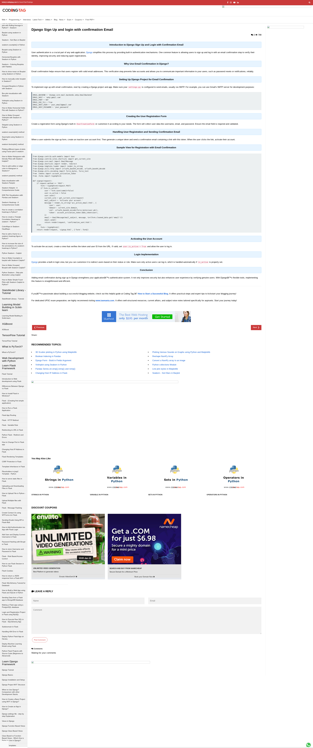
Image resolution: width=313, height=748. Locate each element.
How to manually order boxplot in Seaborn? (14, 80)
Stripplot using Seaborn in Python (12, 126)
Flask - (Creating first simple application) (13, 402)
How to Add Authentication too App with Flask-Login (13, 528)
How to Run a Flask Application (9, 409)
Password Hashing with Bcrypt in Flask (13, 543)
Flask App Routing (9, 415)
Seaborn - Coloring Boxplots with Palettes (13, 65)
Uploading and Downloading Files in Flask (13, 487)
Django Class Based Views (12, 731)
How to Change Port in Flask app (13, 443)
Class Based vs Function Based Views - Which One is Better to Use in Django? (13, 738)
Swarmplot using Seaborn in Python (13, 138)
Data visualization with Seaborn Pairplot (10, 182)
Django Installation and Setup (13, 680)
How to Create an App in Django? (11, 708)
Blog (55, 20)
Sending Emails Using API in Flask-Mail (13, 521)
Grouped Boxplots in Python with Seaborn (13, 87)
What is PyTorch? (9, 352)
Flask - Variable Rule (10, 425)
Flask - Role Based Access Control (12, 557)
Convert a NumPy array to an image (168, 360)
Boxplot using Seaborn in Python (11, 51)
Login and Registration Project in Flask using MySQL (13, 613)
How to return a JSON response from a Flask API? (12, 577)
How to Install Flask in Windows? (10, 395)
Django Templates (9, 745)
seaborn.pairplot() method (12, 176)
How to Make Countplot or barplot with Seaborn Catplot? (13, 259)
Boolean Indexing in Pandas (48, 356)
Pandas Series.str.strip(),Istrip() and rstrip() (55, 369)
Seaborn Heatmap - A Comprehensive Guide (10, 203)
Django (89, 52)
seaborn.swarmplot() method (13, 132)
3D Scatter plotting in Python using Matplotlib (56, 352)
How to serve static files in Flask (12, 480)
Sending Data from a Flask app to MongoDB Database (12, 599)
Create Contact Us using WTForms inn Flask (11, 514)
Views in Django (8, 721)
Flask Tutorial (7, 374)
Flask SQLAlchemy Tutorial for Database (13, 584)
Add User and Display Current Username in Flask (13, 536)
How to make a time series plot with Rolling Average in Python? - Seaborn (12, 25)
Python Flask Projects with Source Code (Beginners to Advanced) (12, 653)
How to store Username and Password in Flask (13, 550)
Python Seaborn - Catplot (12, 253)
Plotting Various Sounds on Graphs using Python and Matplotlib (181, 352)
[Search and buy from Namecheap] (144, 539)
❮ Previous (39, 327)
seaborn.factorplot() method (13, 144)
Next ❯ (256, 327)
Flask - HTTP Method (10, 420)
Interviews (27, 20)
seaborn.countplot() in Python (13, 45)
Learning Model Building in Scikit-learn (12, 317)
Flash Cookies (7, 571)
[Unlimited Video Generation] (68, 539)
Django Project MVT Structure (13, 685)
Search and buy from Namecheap (126, 568)
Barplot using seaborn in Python (11, 34)
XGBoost (5, 329)
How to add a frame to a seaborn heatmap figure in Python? (12, 236)
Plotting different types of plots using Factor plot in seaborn (13, 150)
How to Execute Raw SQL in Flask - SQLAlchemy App (13, 621)
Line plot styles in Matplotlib (165, 369)
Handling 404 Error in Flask (12, 632)
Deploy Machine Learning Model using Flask (12, 645)
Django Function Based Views (13, 726)
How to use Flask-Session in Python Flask (13, 565)
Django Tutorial (8, 670)
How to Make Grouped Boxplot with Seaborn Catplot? (13, 266)
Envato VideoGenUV (67, 577)
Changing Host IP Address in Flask (13, 451)
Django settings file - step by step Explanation (13, 715)
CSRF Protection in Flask (11, 462)
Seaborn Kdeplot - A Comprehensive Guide (10, 189)
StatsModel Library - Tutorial (13, 299)
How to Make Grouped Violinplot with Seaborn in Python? (11, 117)
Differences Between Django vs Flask (13, 387)
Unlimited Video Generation (46, 568)
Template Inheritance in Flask (13, 467)
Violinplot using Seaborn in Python (12, 102)
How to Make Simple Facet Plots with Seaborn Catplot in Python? (13, 282)
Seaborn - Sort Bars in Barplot (13, 40)
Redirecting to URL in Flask (12, 430)
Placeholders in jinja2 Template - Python (10, 473)
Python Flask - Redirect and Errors (12, 436)
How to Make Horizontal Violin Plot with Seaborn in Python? (13, 109)
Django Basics (7, 675)
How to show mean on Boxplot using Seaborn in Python (13, 73)
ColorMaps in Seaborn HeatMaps (10, 228)
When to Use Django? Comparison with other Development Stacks (10, 692)
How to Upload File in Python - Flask (13, 494)
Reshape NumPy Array (162, 356)
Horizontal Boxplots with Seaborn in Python (11, 58)
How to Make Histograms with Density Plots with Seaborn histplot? (13, 159)
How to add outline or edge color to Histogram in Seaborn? (12, 168)
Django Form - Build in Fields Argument (53, 360)
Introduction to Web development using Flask (11, 380)
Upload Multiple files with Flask (11, 502)
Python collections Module (164, 365)
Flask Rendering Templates (12, 457)
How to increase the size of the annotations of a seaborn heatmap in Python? (13, 246)
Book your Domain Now (143, 577)
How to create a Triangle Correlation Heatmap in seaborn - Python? (11, 219)
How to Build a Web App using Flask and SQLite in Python (13, 591)
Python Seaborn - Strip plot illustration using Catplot (12, 274)
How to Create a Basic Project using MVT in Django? (13, 700)
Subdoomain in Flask (10, 627)
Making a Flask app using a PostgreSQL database (12, 606)
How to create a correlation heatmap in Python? (12, 211)
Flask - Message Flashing (12, 508)
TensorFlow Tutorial (9, 341)
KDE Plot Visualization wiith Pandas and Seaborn (12, 196)
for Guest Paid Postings (17, 2)
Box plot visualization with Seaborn (12, 95)
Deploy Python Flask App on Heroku (13, 638)
